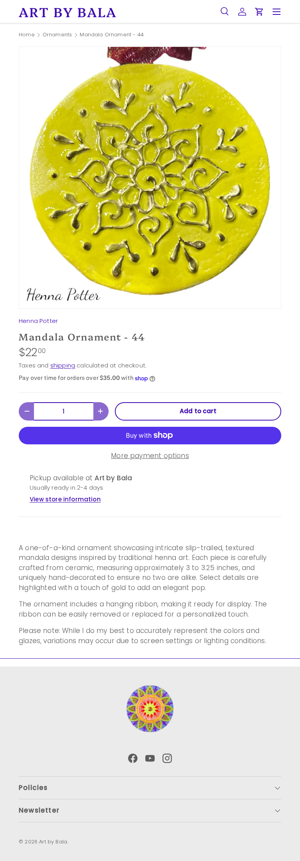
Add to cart (198, 411)
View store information (65, 499)
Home (27, 34)
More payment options (150, 455)
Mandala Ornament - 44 (112, 34)
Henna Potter (38, 321)
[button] (259, 11)
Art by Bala (53, 841)
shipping (62, 365)
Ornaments (57, 34)
